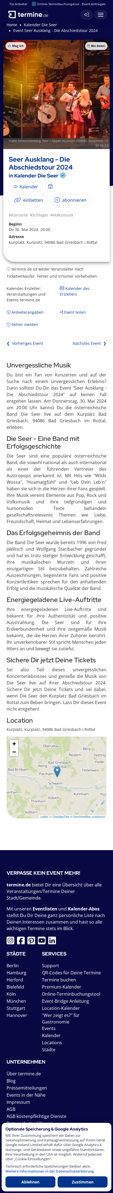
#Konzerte (18, 215)
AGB (11, 1109)
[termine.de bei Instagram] (12, 942)
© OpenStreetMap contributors (87, 816)
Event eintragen (94, 4)
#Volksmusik (61, 215)
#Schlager (39, 215)
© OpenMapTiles (59, 816)
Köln (11, 994)
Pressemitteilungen (27, 1088)
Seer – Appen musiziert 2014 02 (64, 141)
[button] (57, 771)
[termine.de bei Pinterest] (32, 942)
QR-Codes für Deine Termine (71, 973)
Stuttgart (16, 1008)
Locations (52, 1043)
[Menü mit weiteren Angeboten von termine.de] (100, 14)
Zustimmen (83, 1182)
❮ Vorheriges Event (25, 343)
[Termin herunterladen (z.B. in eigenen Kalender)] (50, 186)
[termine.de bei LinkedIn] (53, 942)
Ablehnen (30, 1182)
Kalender (51, 1035)
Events (49, 1028)
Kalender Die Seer (40, 24)
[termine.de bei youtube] (43, 942)
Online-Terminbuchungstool (58, 4)
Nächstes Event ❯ (89, 343)
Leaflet (44, 816)
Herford (15, 980)
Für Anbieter (18, 4)
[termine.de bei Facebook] (22, 942)
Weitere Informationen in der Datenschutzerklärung (49, 1171)
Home (12, 24)
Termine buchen (59, 980)
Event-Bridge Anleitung (65, 1001)
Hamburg (16, 973)
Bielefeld (15, 987)
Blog (11, 1081)
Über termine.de (24, 1074)
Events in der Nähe (26, 1095)
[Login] (87, 14)
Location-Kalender (61, 1008)
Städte (48, 1050)
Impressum (18, 1102)
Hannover (17, 1015)
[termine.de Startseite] (30, 13)
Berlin (13, 966)
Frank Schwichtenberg (25, 141)
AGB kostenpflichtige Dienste (36, 1116)
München (16, 1001)
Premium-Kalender (61, 987)
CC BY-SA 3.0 (102, 143)
